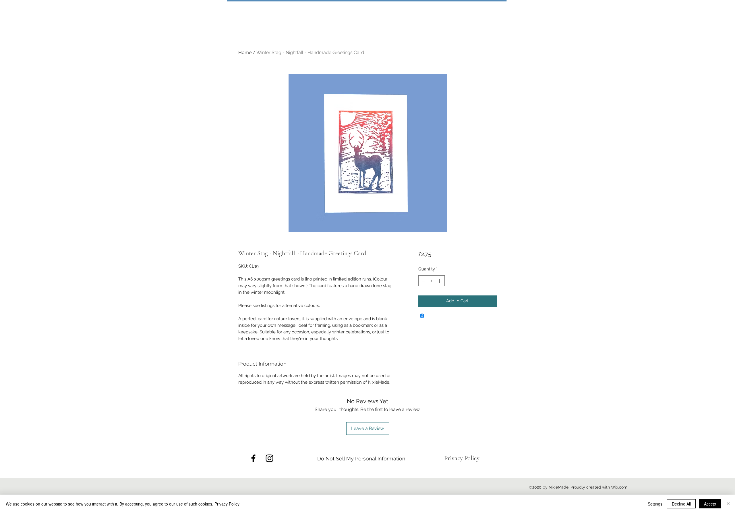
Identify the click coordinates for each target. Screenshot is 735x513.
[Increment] (440, 281)
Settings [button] (655, 504)
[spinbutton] (431, 281)
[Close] (728, 503)
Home (245, 52)
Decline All (681, 504)
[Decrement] (423, 281)
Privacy (454, 458)
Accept (710, 504)
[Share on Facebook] (422, 315)
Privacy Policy (226, 504)
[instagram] (269, 458)
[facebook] (253, 458)
